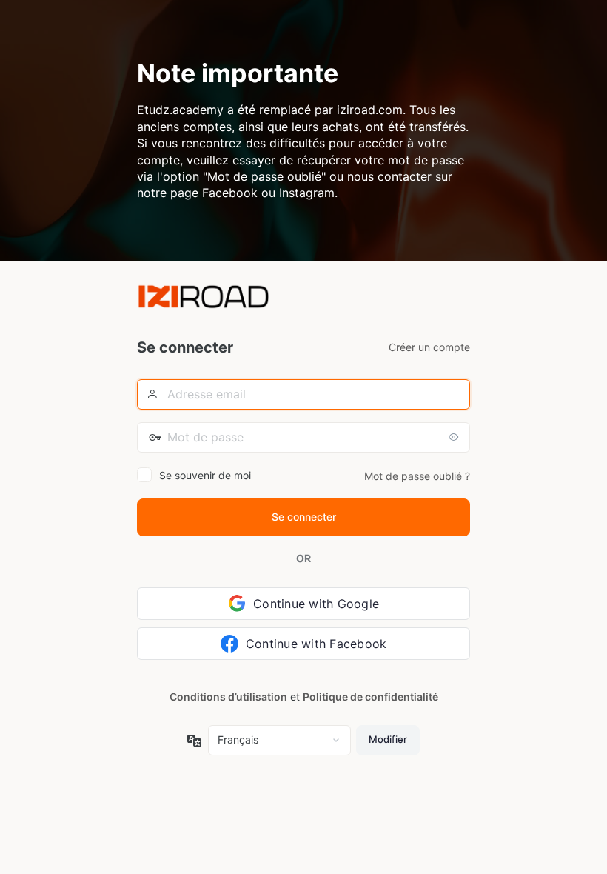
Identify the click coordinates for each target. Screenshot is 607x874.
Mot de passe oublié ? (417, 476)
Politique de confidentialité (370, 696)
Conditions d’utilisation (228, 696)
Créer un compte (429, 347)
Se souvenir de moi (205, 475)
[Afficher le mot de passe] (455, 437)
